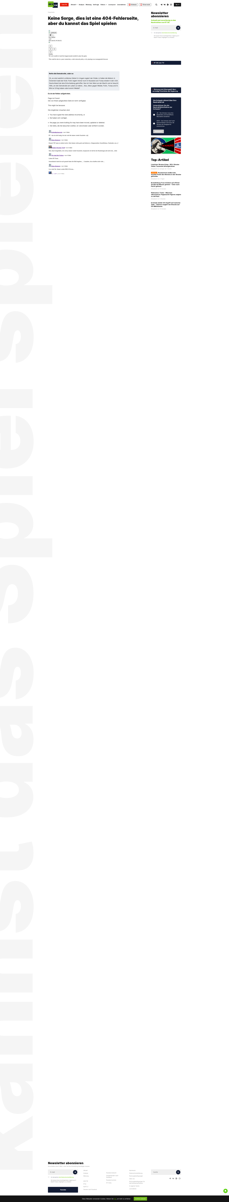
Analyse (81, 4)
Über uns (132, 1178)
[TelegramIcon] (161, 4)
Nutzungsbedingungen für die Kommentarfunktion (137, 1182)
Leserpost (112, 4)
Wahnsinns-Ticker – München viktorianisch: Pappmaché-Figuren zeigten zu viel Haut (166, 194)
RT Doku (109, 1183)
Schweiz (134, 4)
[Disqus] (97, 151)
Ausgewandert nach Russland (112, 1176)
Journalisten (121, 4)
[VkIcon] (164, 4)
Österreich (146, 4)
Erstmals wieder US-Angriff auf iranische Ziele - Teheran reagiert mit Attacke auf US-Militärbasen (165, 204)
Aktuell (73, 4)
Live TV (64, 4)
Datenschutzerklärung (135, 1173)
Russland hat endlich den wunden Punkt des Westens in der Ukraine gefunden (166, 174)
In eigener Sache (134, 1186)
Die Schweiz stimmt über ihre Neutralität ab (164, 101)
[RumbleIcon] (167, 4)
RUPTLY (85, 1186)
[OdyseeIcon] (171, 4)
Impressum (132, 1170)
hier (115, 1199)
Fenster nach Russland (90, 1189)
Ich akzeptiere (165, 32)
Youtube (63, 1190)
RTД (84, 1184)
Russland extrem (111, 1180)
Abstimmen (158, 131)
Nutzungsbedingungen (136, 1176)
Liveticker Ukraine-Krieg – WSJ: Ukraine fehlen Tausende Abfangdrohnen (165, 165)
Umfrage (96, 4)
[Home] (53, 4)
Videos (102, 4)
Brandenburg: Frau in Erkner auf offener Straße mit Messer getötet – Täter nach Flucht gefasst (165, 184)
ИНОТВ (85, 1181)
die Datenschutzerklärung (169, 32)
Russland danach (111, 1173)
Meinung (89, 4)
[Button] (178, 28)
